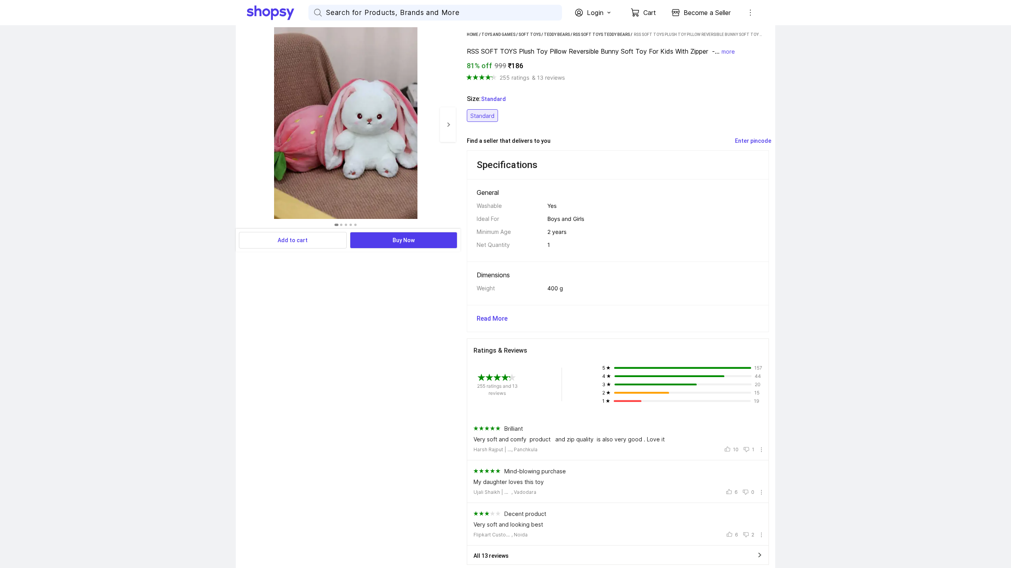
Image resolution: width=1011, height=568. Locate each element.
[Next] (448, 124)
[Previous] (244, 124)
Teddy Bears (557, 34)
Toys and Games (498, 34)
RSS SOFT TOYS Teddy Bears (601, 34)
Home (472, 34)
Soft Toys (530, 34)
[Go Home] (277, 13)
